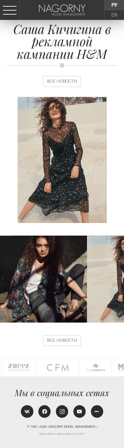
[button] (121, 279)
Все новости (62, 81)
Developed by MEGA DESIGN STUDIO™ (62, 433)
